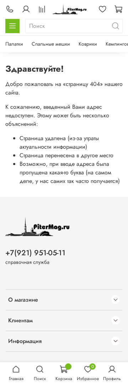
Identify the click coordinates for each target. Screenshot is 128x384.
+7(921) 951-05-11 (35, 252)
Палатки (14, 43)
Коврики (88, 43)
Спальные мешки (51, 43)
